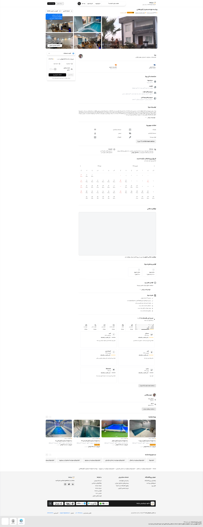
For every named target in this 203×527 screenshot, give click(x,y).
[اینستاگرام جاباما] (65, 484)
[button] (129, 32)
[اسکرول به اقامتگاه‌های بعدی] (47, 417)
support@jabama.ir (65, 513)
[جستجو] (79, 3)
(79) (150, 12)
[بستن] (47, 15)
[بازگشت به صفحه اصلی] (50, 503)
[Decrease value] (51, 69)
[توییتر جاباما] (69, 484)
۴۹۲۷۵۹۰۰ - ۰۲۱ (79, 513)
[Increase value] (55, 69)
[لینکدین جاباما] (72, 484)
